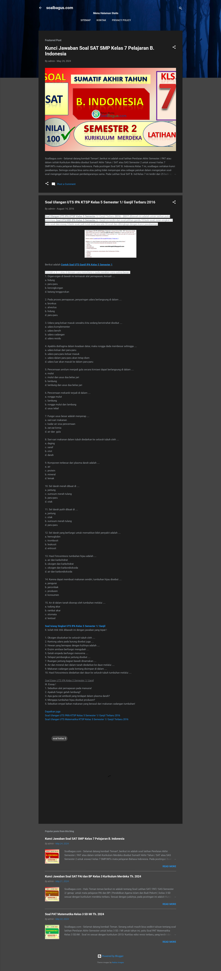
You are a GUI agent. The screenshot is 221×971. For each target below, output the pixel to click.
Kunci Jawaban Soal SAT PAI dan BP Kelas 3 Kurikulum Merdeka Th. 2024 (93, 876)
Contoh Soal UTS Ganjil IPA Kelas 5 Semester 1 (86, 264)
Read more (169, 866)
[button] (174, 47)
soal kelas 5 (59, 738)
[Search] (180, 9)
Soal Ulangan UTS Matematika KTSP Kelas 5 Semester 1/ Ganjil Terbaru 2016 (86, 719)
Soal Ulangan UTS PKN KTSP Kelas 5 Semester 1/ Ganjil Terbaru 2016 (82, 715)
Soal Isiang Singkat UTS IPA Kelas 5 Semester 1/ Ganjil (75, 626)
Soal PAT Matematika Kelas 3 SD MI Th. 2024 (74, 914)
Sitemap (86, 20)
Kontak (101, 20)
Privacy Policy (121, 20)
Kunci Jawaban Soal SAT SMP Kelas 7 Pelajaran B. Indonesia (84, 838)
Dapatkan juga (52, 711)
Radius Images (118, 962)
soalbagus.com (59, 8)
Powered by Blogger (112, 956)
